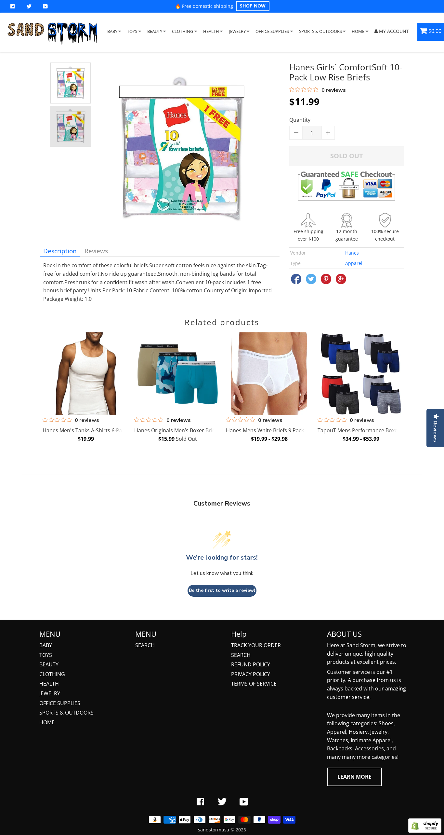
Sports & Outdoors (66, 712)
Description (60, 250)
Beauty (49, 664)
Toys (45, 655)
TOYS (132, 31)
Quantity (299, 119)
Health (49, 683)
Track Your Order (256, 645)
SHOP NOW (253, 6)
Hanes (352, 253)
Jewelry (49, 693)
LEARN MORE (354, 776)
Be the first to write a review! (222, 590)
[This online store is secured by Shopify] (424, 830)
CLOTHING (182, 31)
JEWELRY (237, 31)
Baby (45, 645)
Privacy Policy (250, 674)
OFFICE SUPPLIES (272, 31)
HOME (358, 31)
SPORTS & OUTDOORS (320, 31)
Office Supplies (59, 703)
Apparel (353, 263)
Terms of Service (254, 683)
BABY (112, 31)
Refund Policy (250, 664)
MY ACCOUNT (393, 31)
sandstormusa (213, 830)
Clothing (52, 674)
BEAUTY (154, 31)
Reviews (96, 250)
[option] (70, 83)
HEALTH (211, 31)
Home (47, 722)
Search (145, 645)
